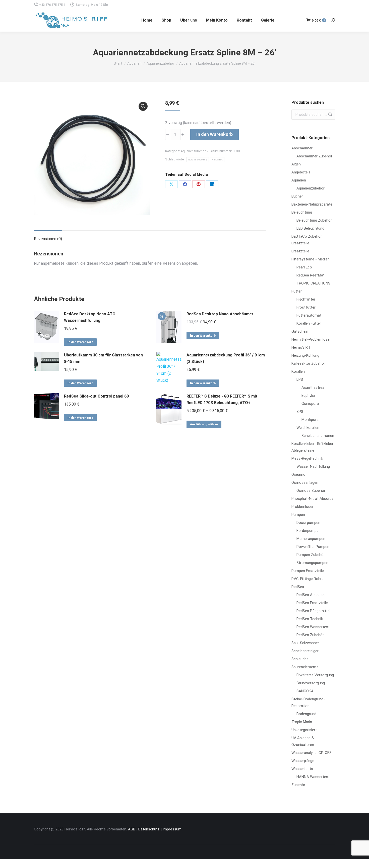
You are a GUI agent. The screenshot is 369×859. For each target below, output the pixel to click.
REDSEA (217, 159)
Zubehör (298, 785)
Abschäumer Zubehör (314, 156)
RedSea (297, 587)
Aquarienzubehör (193, 151)
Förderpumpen (308, 530)
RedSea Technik (309, 619)
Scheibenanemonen (317, 435)
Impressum (172, 829)
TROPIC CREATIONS (313, 283)
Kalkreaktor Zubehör (308, 363)
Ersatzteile (300, 251)
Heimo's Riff (301, 347)
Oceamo (298, 474)
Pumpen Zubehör (310, 554)
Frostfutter (306, 307)
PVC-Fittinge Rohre (307, 579)
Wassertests (302, 769)
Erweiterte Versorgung (315, 675)
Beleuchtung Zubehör (314, 220)
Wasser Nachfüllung (313, 466)
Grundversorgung (310, 683)
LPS (299, 379)
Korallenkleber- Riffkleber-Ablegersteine (313, 447)
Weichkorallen (307, 427)
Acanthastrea (312, 387)
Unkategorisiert (304, 730)
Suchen (329, 115)
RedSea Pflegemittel (313, 611)
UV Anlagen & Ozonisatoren (302, 741)
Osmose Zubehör (310, 490)
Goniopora (310, 403)
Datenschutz (149, 829)
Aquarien (298, 180)
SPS (299, 411)
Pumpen (298, 514)
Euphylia (308, 395)
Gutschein (299, 331)
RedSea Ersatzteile (312, 603)
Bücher (297, 196)
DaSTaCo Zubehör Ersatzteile (306, 239)
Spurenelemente (305, 667)
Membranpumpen (310, 538)
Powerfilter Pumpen (312, 546)
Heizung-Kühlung (305, 355)
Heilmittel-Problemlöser (311, 339)
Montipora (310, 419)
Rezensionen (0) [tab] (48, 238)
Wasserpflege (302, 760)
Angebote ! (300, 172)
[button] (143, 106)
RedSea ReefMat (310, 275)
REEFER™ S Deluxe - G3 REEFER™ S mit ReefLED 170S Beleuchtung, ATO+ (222, 399)
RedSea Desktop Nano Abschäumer (220, 314)
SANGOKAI (305, 691)
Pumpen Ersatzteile (307, 570)
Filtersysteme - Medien (310, 259)
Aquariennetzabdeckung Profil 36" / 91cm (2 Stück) (226, 358)
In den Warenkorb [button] (80, 342)
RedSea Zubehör (310, 635)
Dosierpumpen (308, 522)
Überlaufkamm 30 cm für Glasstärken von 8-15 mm (103, 358)
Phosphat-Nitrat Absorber (313, 498)
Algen (296, 164)
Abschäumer (302, 148)
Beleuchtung (301, 212)
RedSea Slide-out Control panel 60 (96, 396)
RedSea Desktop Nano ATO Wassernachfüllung (89, 317)
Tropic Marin (301, 722)
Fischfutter (305, 299)
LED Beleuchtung (310, 228)
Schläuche (300, 659)
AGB (131, 829)
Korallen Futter (308, 323)
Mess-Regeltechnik (307, 458)
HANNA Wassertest (313, 777)
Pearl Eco (304, 267)
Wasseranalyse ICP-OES (311, 752)
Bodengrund (306, 714)
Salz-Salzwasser (305, 643)
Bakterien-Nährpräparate (311, 204)
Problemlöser (302, 506)
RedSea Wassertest (313, 627)
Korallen (298, 371)
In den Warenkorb (214, 134)
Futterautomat (308, 315)
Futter (296, 291)
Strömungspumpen (312, 562)
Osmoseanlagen (304, 482)
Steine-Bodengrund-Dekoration (308, 702)
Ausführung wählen (204, 424)
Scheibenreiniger (305, 651)
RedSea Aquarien (310, 595)
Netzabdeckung (197, 159)
